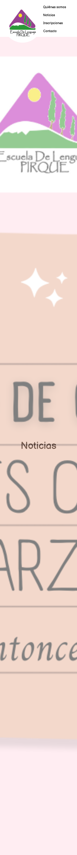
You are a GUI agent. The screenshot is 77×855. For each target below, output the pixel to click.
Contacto (50, 31)
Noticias (49, 15)
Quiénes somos (54, 7)
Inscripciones (53, 23)
